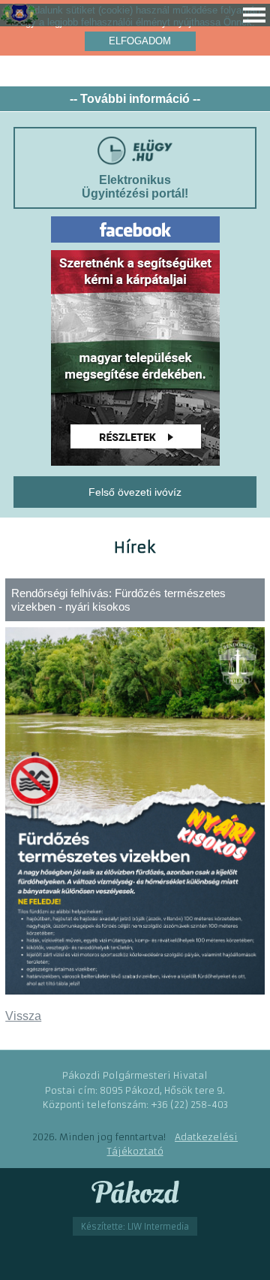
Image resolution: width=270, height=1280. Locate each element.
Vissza (23, 1016)
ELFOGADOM (140, 41)
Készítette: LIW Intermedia (135, 1226)
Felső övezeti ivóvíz (135, 492)
